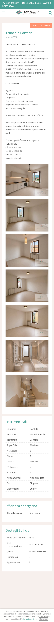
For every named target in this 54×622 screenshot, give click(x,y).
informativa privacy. (30, 619)
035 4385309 (12, 3)
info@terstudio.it (33, 3)
